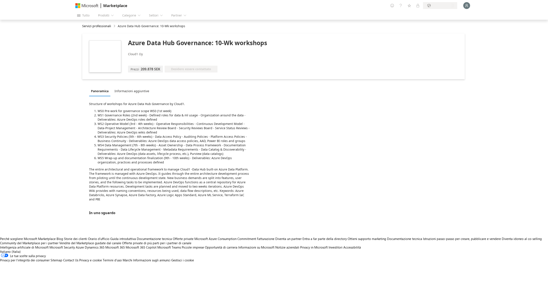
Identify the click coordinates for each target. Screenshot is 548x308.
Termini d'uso (112, 260)
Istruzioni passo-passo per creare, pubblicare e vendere (462, 239)
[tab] (101, 91)
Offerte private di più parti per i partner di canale (156, 243)
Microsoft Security (62, 247)
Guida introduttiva (123, 239)
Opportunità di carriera (221, 247)
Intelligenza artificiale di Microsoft (24, 247)
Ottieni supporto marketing (367, 239)
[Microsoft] (86, 5)
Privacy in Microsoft (314, 247)
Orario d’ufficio (98, 239)
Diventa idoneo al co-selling (522, 239)
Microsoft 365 (115, 247)
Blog (60, 239)
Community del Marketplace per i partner (29, 243)
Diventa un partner (288, 239)
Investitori (335, 247)
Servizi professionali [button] (96, 26)
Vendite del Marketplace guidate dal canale (90, 243)
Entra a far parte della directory (324, 239)
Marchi (127, 260)
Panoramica (100, 91)
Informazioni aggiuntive (132, 91)
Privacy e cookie (90, 260)
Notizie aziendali (287, 247)
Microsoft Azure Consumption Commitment (225, 239)
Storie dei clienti (75, 239)
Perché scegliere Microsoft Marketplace (28, 239)
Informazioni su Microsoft (256, 247)
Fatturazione (265, 239)
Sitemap (56, 260)
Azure (80, 247)
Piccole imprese (193, 247)
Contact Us (70, 260)
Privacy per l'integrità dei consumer (25, 260)
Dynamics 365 (94, 247)
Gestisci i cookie (182, 260)
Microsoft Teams (169, 247)
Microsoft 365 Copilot (141, 247)
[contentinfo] (114, 26)
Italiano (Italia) (10, 251)
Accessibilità (352, 247)
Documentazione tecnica (154, 239)
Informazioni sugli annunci (151, 260)
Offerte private (183, 239)
